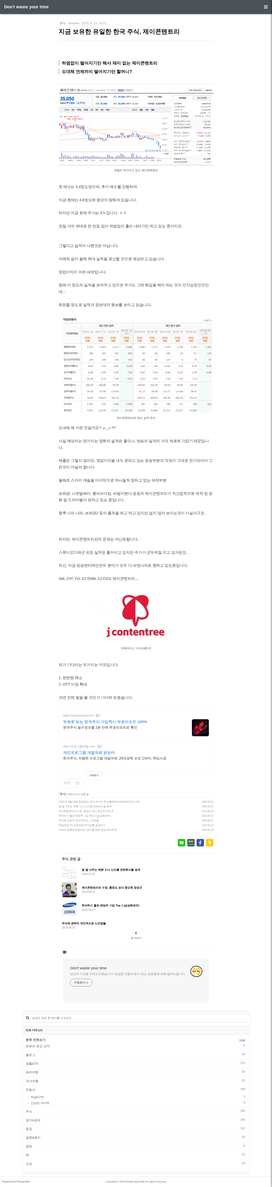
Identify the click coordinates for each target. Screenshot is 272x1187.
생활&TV (135, 1063)
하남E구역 (138, 1097)
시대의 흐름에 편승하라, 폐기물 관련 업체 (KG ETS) (88, 829)
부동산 (135, 1089)
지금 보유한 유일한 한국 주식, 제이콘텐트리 (119, 31)
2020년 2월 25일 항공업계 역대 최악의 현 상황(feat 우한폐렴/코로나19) (99, 801)
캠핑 (135, 1146)
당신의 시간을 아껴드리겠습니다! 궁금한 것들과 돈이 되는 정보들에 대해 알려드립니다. (128, 974)
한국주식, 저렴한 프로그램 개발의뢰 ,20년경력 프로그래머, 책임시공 (114, 758)
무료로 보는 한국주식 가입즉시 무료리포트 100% (105, 722)
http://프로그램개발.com (79, 746)
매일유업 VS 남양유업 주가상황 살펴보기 (82, 825)
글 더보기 (136, 937)
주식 (63, 23)
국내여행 (135, 1081)
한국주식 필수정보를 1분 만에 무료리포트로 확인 (100, 727)
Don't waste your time (26, 6)
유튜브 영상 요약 (135, 1046)
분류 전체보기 (36, 1039)
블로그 (135, 1055)
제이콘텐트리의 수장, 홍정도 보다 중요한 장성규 (86, 811)
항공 (135, 1129)
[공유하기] (77, 783)
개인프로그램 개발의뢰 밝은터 (89, 752)
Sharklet (73, 23)
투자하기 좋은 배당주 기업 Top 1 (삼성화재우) (85, 815)
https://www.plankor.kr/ (78, 715)
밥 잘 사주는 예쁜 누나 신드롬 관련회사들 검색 (85, 806)
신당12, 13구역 (138, 1103)
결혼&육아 (135, 1137)
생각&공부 (135, 1120)
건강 (135, 1164)
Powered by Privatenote (16, 1181)
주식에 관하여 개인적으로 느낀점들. (79, 820)
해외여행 (135, 1072)
